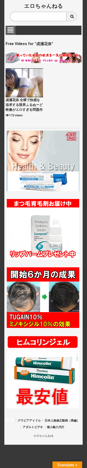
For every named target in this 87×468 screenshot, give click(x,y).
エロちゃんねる (43, 6)
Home (10, 420)
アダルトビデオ (33, 427)
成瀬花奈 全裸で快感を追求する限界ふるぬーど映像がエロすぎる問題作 (24, 104)
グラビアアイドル (29, 420)
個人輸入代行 (55, 427)
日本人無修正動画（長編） (62, 420)
